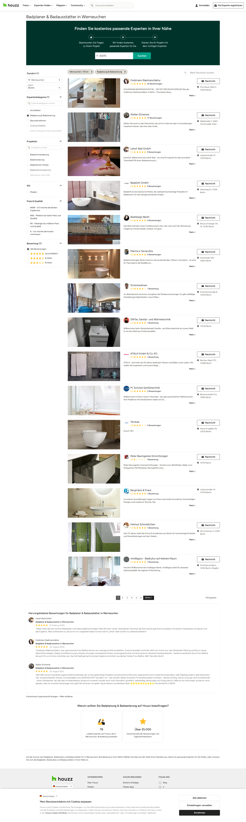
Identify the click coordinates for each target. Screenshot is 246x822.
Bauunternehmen (38, 120)
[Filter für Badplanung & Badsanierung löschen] (125, 72)
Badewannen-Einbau (39, 165)
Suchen (142, 55)
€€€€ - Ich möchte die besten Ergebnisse (43, 209)
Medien (90, 787)
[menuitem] (26, 5)
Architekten (35, 110)
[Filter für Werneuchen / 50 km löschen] (91, 72)
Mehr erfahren (66, 696)
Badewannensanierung (40, 170)
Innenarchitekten (38, 126)
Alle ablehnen (200, 798)
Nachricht (210, 81)
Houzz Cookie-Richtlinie (56, 813)
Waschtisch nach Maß (40, 175)
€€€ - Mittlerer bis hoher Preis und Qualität (45, 217)
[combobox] (111, 5)
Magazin (60, 5)
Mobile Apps (128, 787)
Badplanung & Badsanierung (42, 115)
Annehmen (199, 812)
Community (77, 5)
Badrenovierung (37, 160)
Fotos (25, 5)
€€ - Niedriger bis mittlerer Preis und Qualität (44, 225)
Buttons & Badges (131, 782)
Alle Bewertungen (38, 249)
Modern (33, 192)
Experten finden (42, 5)
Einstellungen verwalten (199, 805)
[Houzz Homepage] (11, 5)
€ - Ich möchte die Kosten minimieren (42, 233)
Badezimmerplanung (39, 154)
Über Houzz (92, 782)
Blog (165, 782)
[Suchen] (92, 5)
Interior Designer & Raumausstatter (46, 131)
